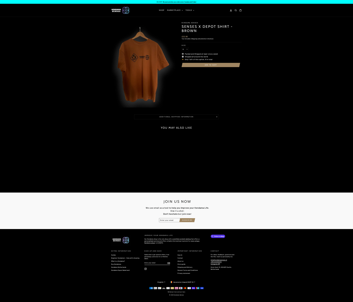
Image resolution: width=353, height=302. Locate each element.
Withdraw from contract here (176, 292)
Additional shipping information (176, 117)
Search (180, 255)
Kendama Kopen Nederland (120, 270)
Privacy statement (184, 273)
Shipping (194, 39)
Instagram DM (215, 264)
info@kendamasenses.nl (219, 260)
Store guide (181, 264)
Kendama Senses (190, 23)
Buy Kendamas (116, 264)
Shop (161, 10)
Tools (189, 10)
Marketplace (174, 10)
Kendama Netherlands (118, 267)
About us (180, 261)
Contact (180, 258)
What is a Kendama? (118, 261)
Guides (113, 255)
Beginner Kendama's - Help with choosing (125, 258)
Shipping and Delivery (185, 267)
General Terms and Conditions (188, 270)
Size (184, 45)
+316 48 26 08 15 (216, 262)
